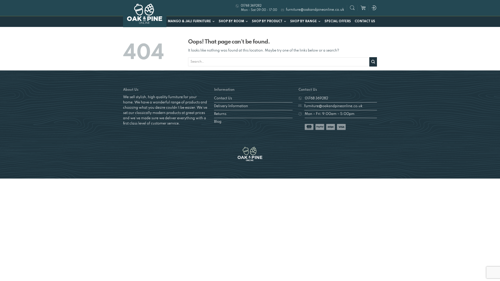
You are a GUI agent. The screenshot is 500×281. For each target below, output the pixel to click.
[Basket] (363, 8)
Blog (217, 122)
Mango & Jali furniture (189, 21)
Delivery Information (231, 106)
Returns (220, 114)
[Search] (352, 8)
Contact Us (365, 21)
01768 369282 (316, 98)
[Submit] (373, 61)
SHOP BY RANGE (303, 21)
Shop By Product (267, 21)
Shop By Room (231, 21)
